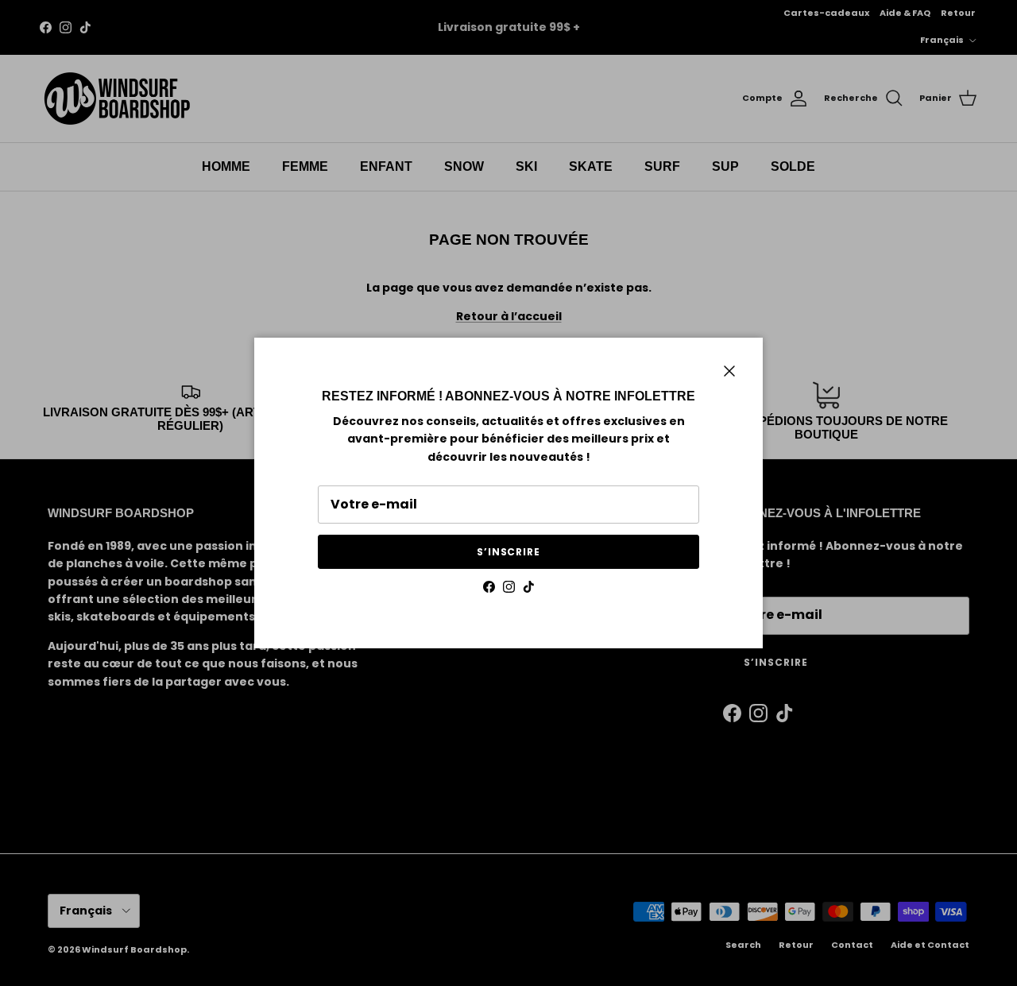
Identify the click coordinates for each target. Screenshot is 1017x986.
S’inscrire (509, 552)
